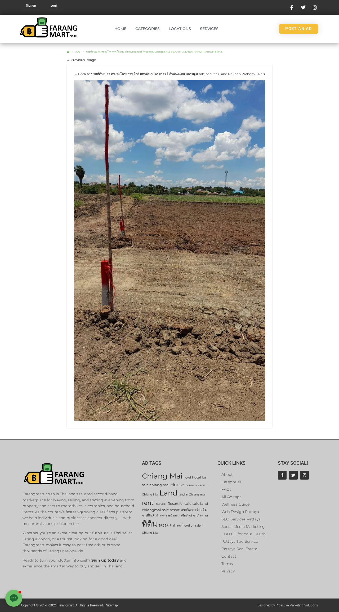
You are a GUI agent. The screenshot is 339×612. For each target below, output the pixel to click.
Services (209, 28)
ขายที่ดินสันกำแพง (153, 515)
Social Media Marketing (243, 526)
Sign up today (105, 560)
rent (148, 502)
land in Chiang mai (192, 494)
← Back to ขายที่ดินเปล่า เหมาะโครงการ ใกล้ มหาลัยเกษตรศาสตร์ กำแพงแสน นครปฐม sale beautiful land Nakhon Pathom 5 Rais (169, 74)
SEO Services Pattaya (241, 519)
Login (55, 5)
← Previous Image (81, 60)
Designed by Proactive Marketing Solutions (287, 605)
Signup (31, 5)
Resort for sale (179, 504)
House (177, 484)
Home (120, 28)
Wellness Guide (235, 504)
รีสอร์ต (163, 525)
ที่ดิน (149, 523)
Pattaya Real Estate (239, 548)
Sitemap (112, 605)
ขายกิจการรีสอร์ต (194, 510)
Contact (228, 556)
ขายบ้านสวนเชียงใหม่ (179, 515)
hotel (187, 477)
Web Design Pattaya (240, 511)
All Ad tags (231, 496)
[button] (13, 598)
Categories (147, 28)
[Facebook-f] (282, 475)
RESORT (161, 504)
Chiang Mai (162, 476)
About (227, 474)
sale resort (171, 510)
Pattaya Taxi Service (239, 541)
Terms (227, 563)
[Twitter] (293, 475)
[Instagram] (304, 475)
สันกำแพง (175, 525)
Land (168, 493)
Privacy (228, 571)
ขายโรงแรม (200, 515)
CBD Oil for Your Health (243, 534)
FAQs (226, 489)
